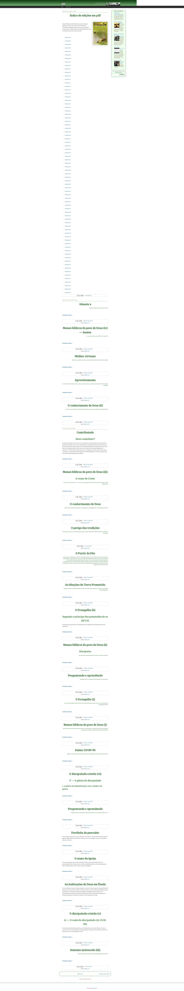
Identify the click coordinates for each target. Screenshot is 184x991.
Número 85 (68, 41)
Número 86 (68, 37)
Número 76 (68, 72)
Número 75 (68, 76)
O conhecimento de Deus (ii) (85, 405)
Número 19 (68, 271)
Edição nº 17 (87, 827)
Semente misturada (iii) (85, 950)
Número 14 (68, 289)
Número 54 (68, 149)
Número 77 (68, 69)
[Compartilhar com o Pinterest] (83, 295)
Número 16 (68, 282)
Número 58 (68, 135)
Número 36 (68, 212)
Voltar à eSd (68, 6)
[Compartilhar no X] (80, 295)
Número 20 (68, 268)
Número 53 (68, 152)
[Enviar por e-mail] (77, 295)
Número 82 (68, 51)
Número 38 (68, 205)
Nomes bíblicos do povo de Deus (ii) (85, 645)
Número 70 (68, 93)
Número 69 (68, 96)
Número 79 (68, 62)
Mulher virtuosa (85, 356)
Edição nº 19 (87, 466)
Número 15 (68, 285)
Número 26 (68, 247)
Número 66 (68, 107)
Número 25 (68, 250)
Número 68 (68, 100)
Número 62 (68, 121)
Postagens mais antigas (104, 973)
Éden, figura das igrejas (122, 36)
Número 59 (68, 131)
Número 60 (68, 128)
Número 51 (68, 159)
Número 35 (68, 215)
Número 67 (68, 103)
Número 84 (68, 44)
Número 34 (68, 219)
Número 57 (68, 138)
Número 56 (68, 142)
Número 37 (68, 208)
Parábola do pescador (85, 832)
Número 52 (68, 156)
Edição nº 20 (87, 498)
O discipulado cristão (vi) (85, 774)
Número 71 (68, 89)
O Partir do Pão (85, 553)
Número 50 (68, 163)
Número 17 (68, 278)
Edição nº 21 (87, 322)
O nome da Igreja (85, 858)
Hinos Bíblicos (116, 47)
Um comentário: (88, 546)
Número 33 (68, 222)
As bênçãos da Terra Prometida (85, 584)
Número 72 (68, 86)
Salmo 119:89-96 (85, 750)
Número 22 (68, 261)
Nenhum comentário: (88, 320)
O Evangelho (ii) (85, 610)
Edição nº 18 (87, 694)
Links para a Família (117, 60)
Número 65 (68, 110)
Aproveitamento (85, 380)
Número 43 (68, 187)
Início (62, 6)
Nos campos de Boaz (118, 21)
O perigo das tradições (85, 528)
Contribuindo (85, 432)
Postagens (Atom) (87, 979)
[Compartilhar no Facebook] (81, 295)
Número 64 (68, 114)
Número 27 (68, 243)
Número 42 (68, 191)
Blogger (95, 988)
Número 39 (68, 201)
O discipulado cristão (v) (85, 913)
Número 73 (68, 82)
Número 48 (68, 170)
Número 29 (68, 236)
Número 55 (68, 145)
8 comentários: (88, 295)
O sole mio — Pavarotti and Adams (122, 62)
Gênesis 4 (85, 304)
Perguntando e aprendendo (85, 675)
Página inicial (80, 973)
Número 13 (68, 292)
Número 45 (68, 180)
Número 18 (68, 275)
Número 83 (68, 48)
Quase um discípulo (121, 23)
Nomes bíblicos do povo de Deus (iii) (85, 472)
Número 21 (68, 264)
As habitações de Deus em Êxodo (85, 884)
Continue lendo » (67, 315)
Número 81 (68, 55)
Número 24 (68, 254)
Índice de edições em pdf (85, 15)
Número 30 (68, 233)
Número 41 (68, 194)
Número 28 (68, 240)
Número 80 (68, 58)
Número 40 (68, 198)
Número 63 (68, 117)
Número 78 (68, 65)
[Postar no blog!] (79, 295)
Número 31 (68, 229)
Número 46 (68, 177)
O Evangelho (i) (85, 699)
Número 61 (68, 124)
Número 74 (68, 79)
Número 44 (68, 184)
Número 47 (68, 173)
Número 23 (68, 257)
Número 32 (68, 226)
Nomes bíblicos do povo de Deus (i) (85, 724)
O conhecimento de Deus (85, 504)
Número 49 (68, 166)
